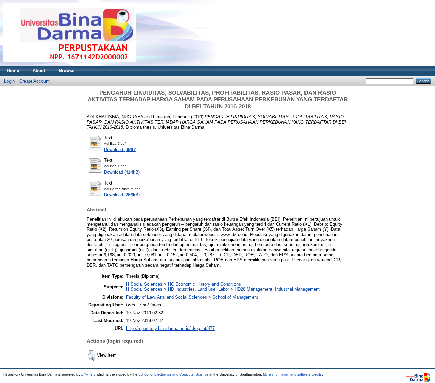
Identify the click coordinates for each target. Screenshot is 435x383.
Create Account (34, 81)
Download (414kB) (122, 172)
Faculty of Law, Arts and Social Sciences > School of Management (192, 297)
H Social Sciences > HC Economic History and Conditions (183, 284)
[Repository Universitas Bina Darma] (69, 64)
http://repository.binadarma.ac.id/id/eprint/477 (170, 328)
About (39, 70)
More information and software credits (292, 374)
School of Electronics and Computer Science (173, 374)
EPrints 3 (88, 374)
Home (13, 70)
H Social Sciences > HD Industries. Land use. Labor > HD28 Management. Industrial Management (223, 289)
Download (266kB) (122, 194)
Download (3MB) (120, 149)
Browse (66, 70)
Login (9, 81)
